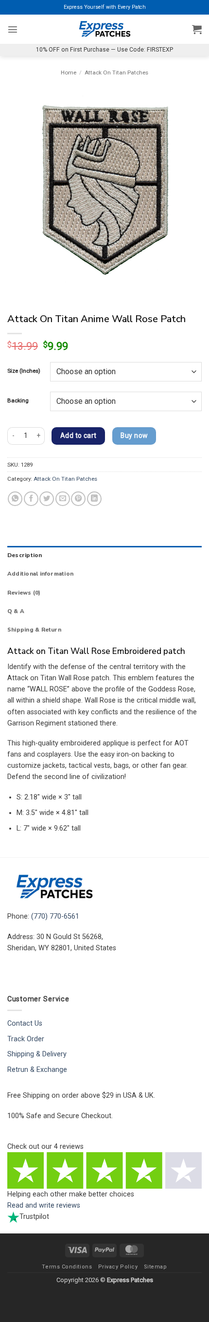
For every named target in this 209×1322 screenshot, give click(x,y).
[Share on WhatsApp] (15, 498)
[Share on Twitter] (46, 498)
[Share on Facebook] (31, 498)
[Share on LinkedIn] (94, 498)
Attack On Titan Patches (116, 72)
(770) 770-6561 (55, 916)
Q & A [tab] (15, 611)
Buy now (134, 435)
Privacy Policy (118, 1267)
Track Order (25, 1039)
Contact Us (24, 1023)
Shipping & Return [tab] (34, 630)
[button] (12, 29)
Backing (18, 400)
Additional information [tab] (40, 574)
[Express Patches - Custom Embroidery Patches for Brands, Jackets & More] (104, 29)
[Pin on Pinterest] (78, 498)
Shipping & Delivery (37, 1054)
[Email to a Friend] (62, 498)
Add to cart (78, 435)
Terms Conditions (67, 1267)
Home (68, 72)
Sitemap (155, 1267)
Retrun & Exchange (37, 1070)
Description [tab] (24, 555)
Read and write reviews (43, 1205)
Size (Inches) (23, 371)
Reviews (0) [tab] (24, 593)
